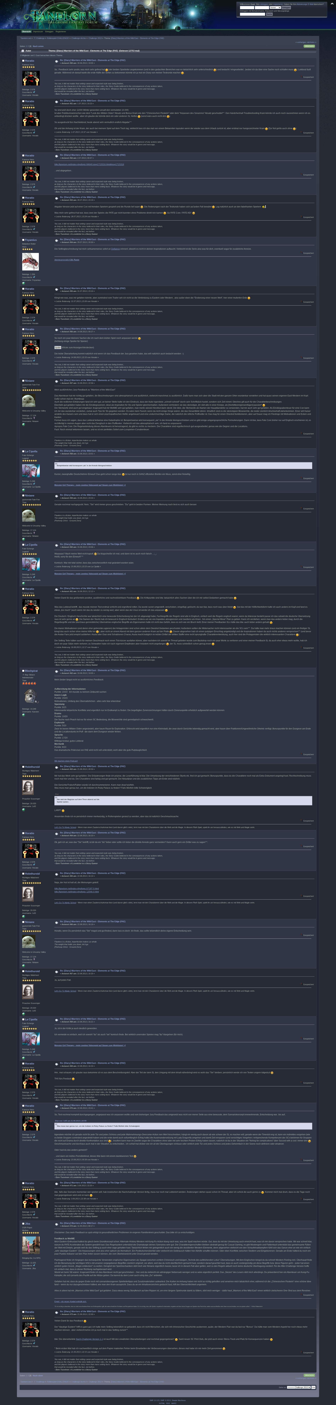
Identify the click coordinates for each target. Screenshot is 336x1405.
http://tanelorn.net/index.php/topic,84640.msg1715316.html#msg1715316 (89, 164)
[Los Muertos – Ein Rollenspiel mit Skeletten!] (23, 491)
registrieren (278, 4)
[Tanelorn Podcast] (23, 716)
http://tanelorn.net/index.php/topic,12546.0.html (76, 892)
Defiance (115, 249)
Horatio (29, 60)
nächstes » (311, 42)
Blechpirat (31, 670)
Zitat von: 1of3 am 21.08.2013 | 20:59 (70, 1121)
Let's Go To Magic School (65, 827)
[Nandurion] (23, 284)
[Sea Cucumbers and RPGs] (23, 810)
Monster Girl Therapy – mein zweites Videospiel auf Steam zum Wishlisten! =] (90, 485)
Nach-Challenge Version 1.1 (89, 1339)
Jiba (27, 1223)
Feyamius (31, 239)
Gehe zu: (282, 1387)
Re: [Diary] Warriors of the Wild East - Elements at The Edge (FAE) (92, 60)
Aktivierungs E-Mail (305, 4)
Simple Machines (179, 1400)
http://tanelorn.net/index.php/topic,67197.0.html (76, 888)
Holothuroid (32, 766)
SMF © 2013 (166, 1400)
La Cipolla (31, 451)
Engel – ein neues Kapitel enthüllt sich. (70, 1301)
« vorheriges (301, 42)
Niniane (29, 380)
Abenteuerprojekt (66, 260)
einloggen (264, 4)
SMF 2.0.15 (154, 1400)
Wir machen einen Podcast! (66, 761)
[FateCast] (23, 425)
